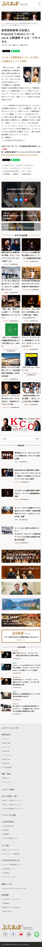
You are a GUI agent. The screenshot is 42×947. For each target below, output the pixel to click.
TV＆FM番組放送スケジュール (13, 809)
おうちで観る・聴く (10, 796)
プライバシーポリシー (10, 877)
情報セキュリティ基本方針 (12, 907)
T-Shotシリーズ (9, 165)
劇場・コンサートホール (11, 850)
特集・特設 (6, 774)
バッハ (6, 168)
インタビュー (7, 755)
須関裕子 (16, 174)
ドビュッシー (29, 165)
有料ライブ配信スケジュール (12, 804)
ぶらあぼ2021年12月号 (11, 171)
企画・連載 (6, 743)
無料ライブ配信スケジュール (12, 800)
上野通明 (6, 174)
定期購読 (6, 834)
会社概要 (5, 895)
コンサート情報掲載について (12, 865)
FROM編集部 (7, 767)
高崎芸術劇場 (26, 174)
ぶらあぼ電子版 (8, 826)
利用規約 (6, 873)
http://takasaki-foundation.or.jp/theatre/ (19, 155)
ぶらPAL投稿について (10, 838)
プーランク (27, 168)
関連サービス (7, 884)
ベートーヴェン (27, 171)
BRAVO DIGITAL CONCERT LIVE (14, 888)
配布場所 (6, 830)
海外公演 (6, 763)
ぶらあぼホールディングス (12, 899)
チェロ (19, 165)
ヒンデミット (15, 168)
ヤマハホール (7, 782)
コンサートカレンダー (11, 728)
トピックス (6, 747)
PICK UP (17, 45)
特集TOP (6, 778)
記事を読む (6, 734)
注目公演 (25, 45)
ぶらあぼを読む (8, 821)
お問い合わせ (7, 911)
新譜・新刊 (6, 759)
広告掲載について (9, 869)
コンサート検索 (8, 789)
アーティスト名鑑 (9, 815)
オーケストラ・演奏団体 (11, 854)
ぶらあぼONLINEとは (10, 860)
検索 (37, 439)
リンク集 (5, 845)
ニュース (6, 739)
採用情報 (6, 903)
